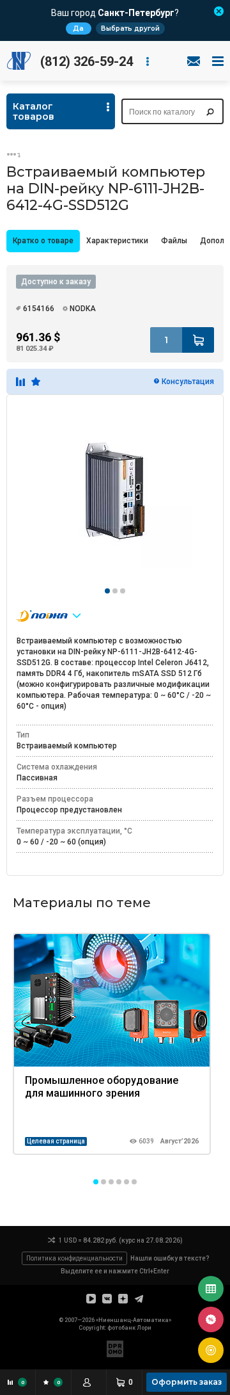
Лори (144, 1328)
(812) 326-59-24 (86, 61)
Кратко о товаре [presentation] (43, 240)
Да (78, 28)
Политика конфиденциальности (74, 1258)
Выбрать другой (130, 28)
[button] (95, 1181)
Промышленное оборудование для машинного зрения (101, 1086)
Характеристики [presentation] (117, 240)
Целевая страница (56, 1141)
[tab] (43, 241)
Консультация (188, 381)
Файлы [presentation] (174, 240)
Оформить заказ (186, 1382)
